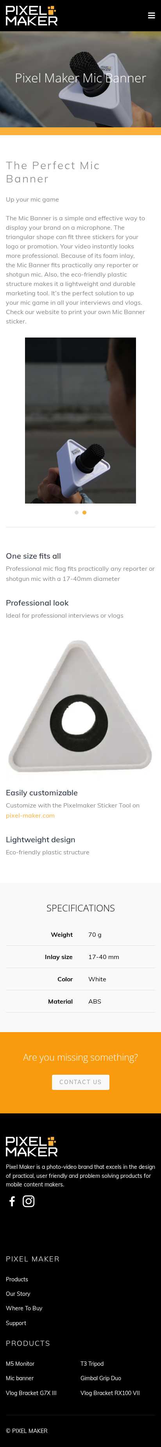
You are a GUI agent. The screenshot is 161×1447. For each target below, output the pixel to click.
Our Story (18, 1293)
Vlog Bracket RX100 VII (110, 1393)
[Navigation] (151, 15)
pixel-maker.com (30, 815)
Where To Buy (24, 1308)
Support (16, 1323)
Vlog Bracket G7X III (31, 1393)
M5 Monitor (20, 1363)
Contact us (80, 1082)
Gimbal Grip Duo (100, 1378)
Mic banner (20, 1378)
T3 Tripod (92, 1363)
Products (17, 1279)
